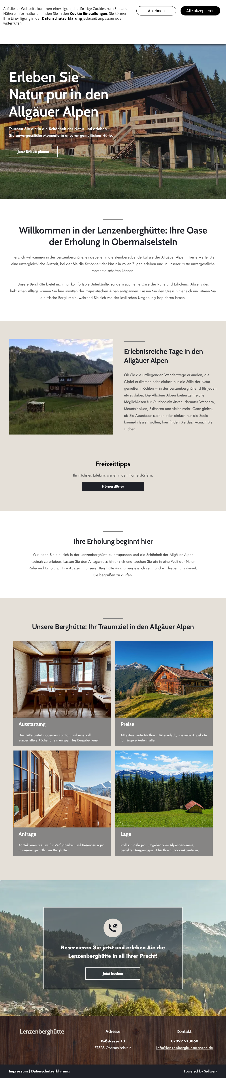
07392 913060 (184, 1041)
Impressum (18, 1071)
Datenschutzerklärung (50, 1071)
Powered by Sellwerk (200, 1071)
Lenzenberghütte (42, 1031)
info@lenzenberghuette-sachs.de (184, 1047)
